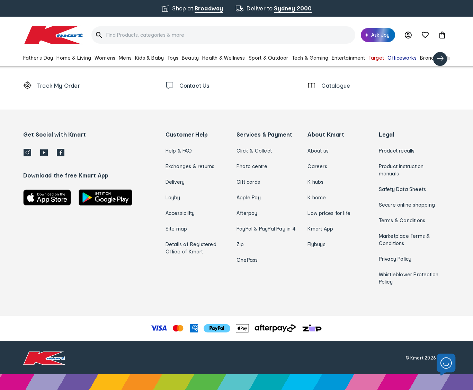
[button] (442, 35)
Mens (125, 58)
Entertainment (348, 58)
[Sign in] (408, 35)
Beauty (190, 58)
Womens (105, 58)
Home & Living (73, 58)
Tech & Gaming (310, 58)
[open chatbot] (446, 365)
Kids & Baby (149, 58)
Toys (172, 58)
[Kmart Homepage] (53, 35)
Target (376, 58)
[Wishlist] (425, 35)
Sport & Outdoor (268, 58)
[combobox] (223, 35)
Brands (428, 58)
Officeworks (402, 58)
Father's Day (38, 58)
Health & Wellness (223, 58)
